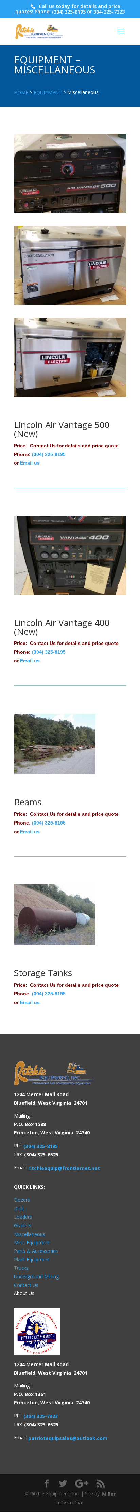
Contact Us (26, 1285)
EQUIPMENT (48, 92)
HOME (21, 92)
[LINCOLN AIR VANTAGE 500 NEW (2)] (70, 265)
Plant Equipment (32, 1260)
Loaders (23, 1217)
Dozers (22, 1200)
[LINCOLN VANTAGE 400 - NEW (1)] (70, 554)
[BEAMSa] (54, 743)
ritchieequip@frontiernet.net (64, 1168)
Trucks (21, 1268)
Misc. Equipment (32, 1242)
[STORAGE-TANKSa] (54, 914)
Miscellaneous (29, 1234)
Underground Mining (36, 1276)
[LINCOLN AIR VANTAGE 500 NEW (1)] (70, 173)
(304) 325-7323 (40, 1416)
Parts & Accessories (36, 1251)
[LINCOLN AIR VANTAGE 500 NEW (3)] (70, 357)
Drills (19, 1208)
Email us (30, 463)
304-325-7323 (109, 11)
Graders (22, 1225)
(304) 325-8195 (69, 11)
